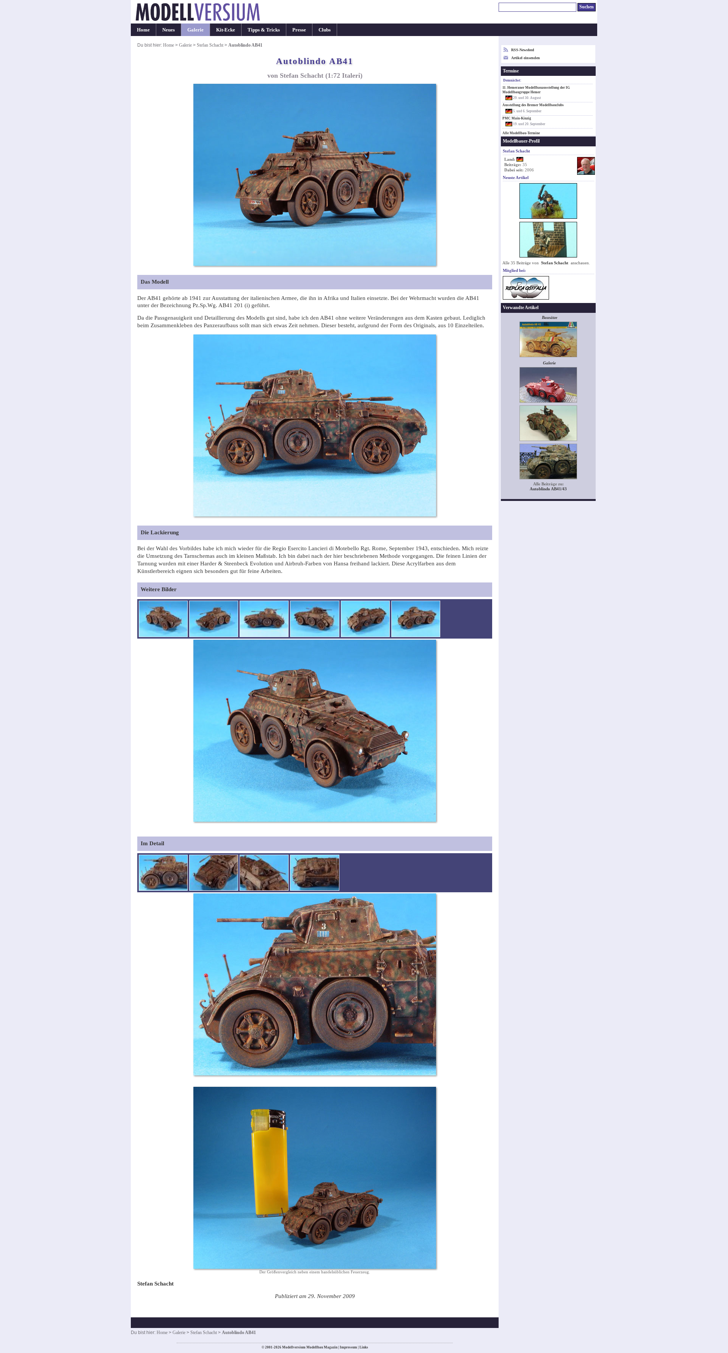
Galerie (195, 30)
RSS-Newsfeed (522, 50)
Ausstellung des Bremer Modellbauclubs (533, 105)
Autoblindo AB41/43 (548, 489)
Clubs (324, 30)
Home (143, 30)
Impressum (348, 1347)
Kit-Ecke (225, 30)
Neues (168, 30)
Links (363, 1347)
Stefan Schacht (210, 45)
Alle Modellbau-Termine (521, 133)
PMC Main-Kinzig (516, 118)
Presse (299, 30)
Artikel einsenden (525, 58)
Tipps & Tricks (264, 30)
